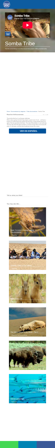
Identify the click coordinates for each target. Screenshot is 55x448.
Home (8, 111)
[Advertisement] (27, 81)
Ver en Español (28, 131)
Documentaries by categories (18, 111)
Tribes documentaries (32, 111)
